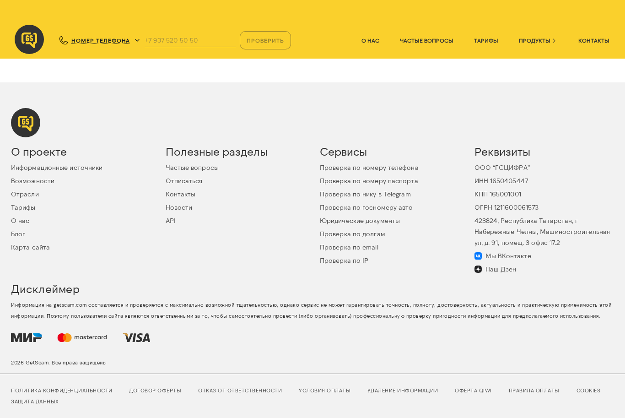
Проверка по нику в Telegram (365, 194)
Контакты (593, 40)
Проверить (265, 40)
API (171, 220)
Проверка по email (349, 247)
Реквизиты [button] (502, 151)
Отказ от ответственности (240, 390)
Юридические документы (360, 220)
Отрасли (25, 194)
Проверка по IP (344, 260)
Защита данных (35, 401)
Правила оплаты (534, 390)
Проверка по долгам (352, 234)
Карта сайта (30, 247)
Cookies (589, 390)
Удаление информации (402, 390)
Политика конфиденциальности (62, 390)
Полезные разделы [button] (217, 151)
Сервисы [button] (343, 151)
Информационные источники (56, 167)
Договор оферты (155, 390)
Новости (179, 207)
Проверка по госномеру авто (366, 207)
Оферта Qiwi (473, 390)
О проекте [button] (39, 151)
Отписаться (184, 181)
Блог (18, 234)
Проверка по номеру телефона (369, 167)
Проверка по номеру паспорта (369, 181)
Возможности (32, 181)
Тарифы (486, 40)
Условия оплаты (324, 390)
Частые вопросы (426, 40)
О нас (370, 40)
